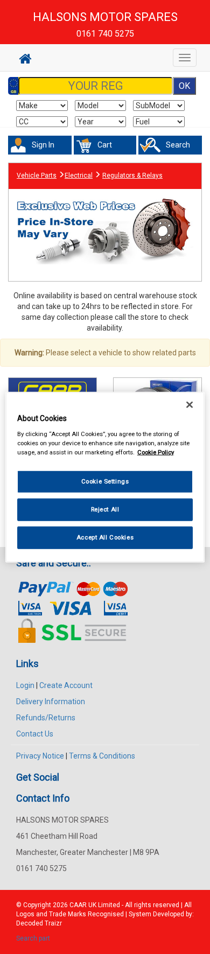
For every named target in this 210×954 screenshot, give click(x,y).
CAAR (78, 905)
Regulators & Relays (132, 175)
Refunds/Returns (45, 717)
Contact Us (34, 733)
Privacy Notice (40, 756)
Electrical (79, 175)
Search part (33, 938)
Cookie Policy (155, 451)
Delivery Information (50, 701)
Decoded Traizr (39, 923)
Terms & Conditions (102, 756)
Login (25, 685)
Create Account (66, 685)
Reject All (105, 509)
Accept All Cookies (105, 537)
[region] (105, 477)
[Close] (189, 405)
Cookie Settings (105, 481)
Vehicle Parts (37, 175)
